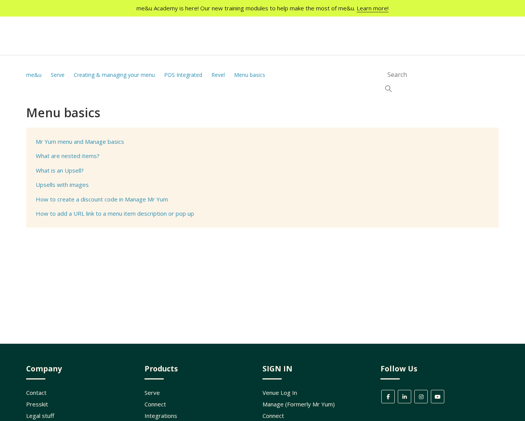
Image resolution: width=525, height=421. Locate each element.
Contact (36, 392)
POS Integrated (184, 74)
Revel (218, 74)
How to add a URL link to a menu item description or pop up (115, 213)
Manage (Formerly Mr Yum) (298, 404)
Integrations (161, 415)
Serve (58, 74)
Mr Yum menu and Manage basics (80, 141)
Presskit (37, 404)
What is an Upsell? (60, 170)
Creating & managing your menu (115, 74)
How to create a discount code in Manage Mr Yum (102, 199)
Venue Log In (279, 392)
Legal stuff (40, 415)
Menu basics (249, 74)
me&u (34, 74)
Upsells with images (62, 184)
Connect (155, 404)
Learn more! (373, 8)
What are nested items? (68, 156)
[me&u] (54, 42)
